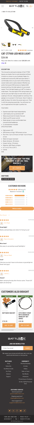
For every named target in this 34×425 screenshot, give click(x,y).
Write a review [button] (17, 208)
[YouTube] (20, 410)
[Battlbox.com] (17, 6)
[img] (4, 220)
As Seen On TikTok (8, 179)
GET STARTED (17, 168)
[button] (2, 6)
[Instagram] (13, 410)
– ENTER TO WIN (17, 2)
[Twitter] (9, 410)
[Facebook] (17, 410)
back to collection (9, 11)
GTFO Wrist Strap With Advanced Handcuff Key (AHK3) (25, 316)
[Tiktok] (24, 410)
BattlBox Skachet (8, 313)
